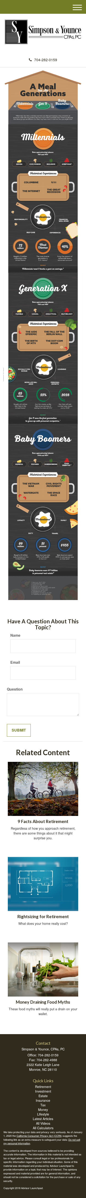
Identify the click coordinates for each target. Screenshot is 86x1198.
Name (15, 635)
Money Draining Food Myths (43, 1002)
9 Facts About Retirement (43, 821)
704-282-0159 (45, 59)
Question (15, 689)
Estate (43, 1095)
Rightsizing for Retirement (43, 916)
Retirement (43, 1086)
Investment (43, 1091)
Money (43, 1109)
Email (15, 662)
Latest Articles (43, 1118)
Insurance (43, 1100)
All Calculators (43, 1128)
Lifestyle (43, 1114)
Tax (43, 1105)
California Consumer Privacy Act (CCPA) (39, 1135)
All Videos (43, 1123)
